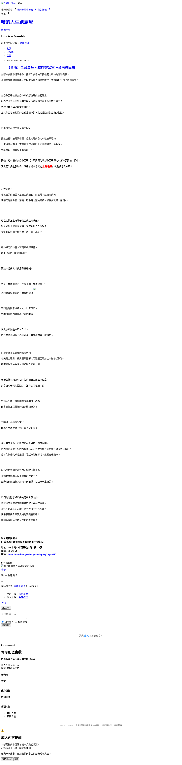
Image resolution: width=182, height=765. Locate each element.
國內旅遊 (23, 594)
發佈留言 (6, 625)
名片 (9, 55)
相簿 (9, 48)
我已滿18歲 (7, 759)
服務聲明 (118, 725)
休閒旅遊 (24, 43)
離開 (16, 759)
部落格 (10, 52)
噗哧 (3, 570)
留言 (23, 586)
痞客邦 (17, 586)
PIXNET (70, 725)
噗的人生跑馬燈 (17, 22)
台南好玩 (23, 597)
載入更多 (6, 608)
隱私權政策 (107, 725)
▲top (3, 602)
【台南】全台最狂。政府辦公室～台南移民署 (41, 67)
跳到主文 (5, 30)
